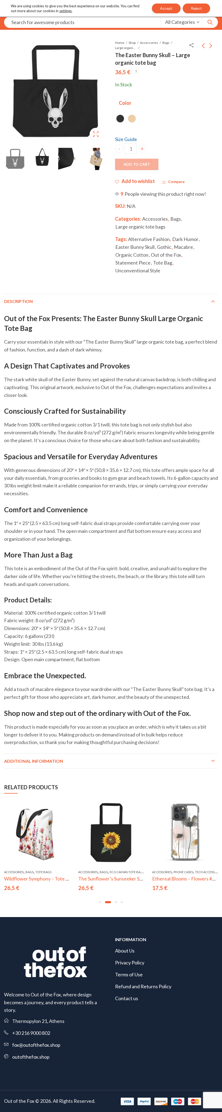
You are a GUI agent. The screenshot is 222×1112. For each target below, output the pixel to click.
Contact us (126, 998)
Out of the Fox (166, 255)
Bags (165, 43)
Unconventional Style (137, 270)
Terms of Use (129, 974)
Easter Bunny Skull (135, 247)
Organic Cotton (131, 255)
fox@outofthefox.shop (36, 1045)
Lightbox (96, 134)
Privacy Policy (129, 963)
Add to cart (136, 164)
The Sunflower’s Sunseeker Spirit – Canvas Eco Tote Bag (137, 879)
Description (18, 301)
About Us (125, 951)
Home (119, 43)
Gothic (164, 247)
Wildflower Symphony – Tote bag (38, 879)
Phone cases (183, 872)
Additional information (33, 761)
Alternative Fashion (149, 239)
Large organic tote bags (126, 48)
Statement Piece (133, 263)
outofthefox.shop (31, 1057)
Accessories (149, 43)
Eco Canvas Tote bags (127, 872)
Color (125, 103)
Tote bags (43, 872)
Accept (166, 8)
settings (65, 11)
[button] (100, 902)
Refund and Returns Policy (143, 986)
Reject (196, 8)
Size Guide (126, 139)
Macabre (183, 247)
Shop (132, 43)
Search (210, 22)
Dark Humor (185, 239)
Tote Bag (162, 263)
